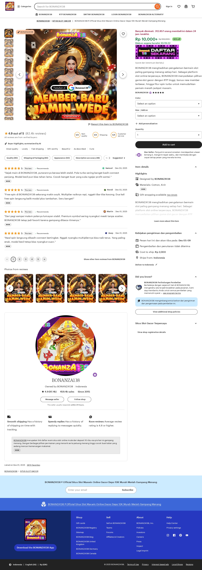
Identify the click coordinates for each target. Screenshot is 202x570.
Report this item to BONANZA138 (109, 124)
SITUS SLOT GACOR (61, 21)
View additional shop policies (166, 312)
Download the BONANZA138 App (35, 547)
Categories (26, 6)
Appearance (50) (62, 158)
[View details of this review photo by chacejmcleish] (50, 288)
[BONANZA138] (9, 9)
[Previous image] (19, 74)
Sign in (169, 6)
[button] (95, 374)
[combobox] (94, 6)
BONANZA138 (43, 21)
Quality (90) (12, 158)
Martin (110, 211)
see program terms (172, 293)
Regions (189, 564)
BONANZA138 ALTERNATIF (151, 14)
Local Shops (177, 564)
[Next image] (122, 74)
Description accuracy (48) (88, 158)
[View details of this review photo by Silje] (81, 288)
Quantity (139, 129)
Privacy (145, 564)
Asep (110, 233)
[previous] (9, 288)
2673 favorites (33, 465)
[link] (7, 259)
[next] (122, 288)
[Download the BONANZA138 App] (35, 530)
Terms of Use (133, 564)
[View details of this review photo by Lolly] (18, 288)
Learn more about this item (166, 221)
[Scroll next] (109, 158)
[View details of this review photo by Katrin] (112, 288)
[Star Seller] (150, 92)
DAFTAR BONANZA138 (94, 14)
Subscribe (127, 489)
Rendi (110, 190)
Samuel (109, 168)
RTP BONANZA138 (67, 14)
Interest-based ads (160, 564)
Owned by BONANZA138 (59, 386)
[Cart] (193, 6)
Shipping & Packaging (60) (36, 158)
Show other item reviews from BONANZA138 (104, 259)
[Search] (157, 6)
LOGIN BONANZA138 (121, 14)
